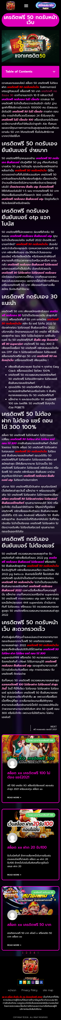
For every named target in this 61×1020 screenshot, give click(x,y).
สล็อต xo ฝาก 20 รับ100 (27, 847)
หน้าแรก (12, 990)
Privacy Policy (29, 990)
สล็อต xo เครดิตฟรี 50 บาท (29, 924)
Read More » (14, 797)
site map (48, 990)
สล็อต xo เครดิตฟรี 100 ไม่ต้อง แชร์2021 (28, 775)
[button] (26, 6)
